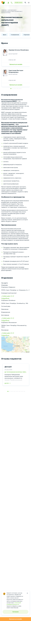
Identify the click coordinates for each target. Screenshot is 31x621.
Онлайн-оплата (18, 2)
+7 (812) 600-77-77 (7, 296)
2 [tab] (9, 391)
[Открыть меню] (29, 3)
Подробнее (5, 298)
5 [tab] (14, 391)
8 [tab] (19, 391)
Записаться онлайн (15, 619)
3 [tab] (11, 391)
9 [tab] (21, 391)
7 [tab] (17, 391)
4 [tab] (12, 391)
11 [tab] (24, 391)
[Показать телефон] (12, 3)
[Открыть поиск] (25, 3)
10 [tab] (22, 391)
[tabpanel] (16, 375)
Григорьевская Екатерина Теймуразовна (16, 372)
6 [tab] (16, 391)
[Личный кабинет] (8, 3)
